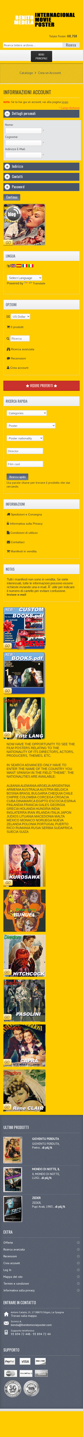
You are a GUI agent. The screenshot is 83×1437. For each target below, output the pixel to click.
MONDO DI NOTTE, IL (46, 1169)
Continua (11, 197)
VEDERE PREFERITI (41, 385)
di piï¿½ (47, 1147)
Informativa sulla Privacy (26, 523)
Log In (7, 1270)
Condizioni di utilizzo (24, 532)
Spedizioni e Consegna (26, 514)
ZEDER (36, 1198)
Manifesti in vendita (24, 551)
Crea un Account (49, 73)
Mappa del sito (13, 1277)
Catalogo (26, 73)
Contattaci (17, 542)
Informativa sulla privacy (19, 1290)
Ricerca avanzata (22, 349)
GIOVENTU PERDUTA (45, 1139)
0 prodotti (17, 327)
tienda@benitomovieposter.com (31, 1325)
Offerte (8, 1243)
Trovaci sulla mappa (24, 1316)
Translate (39, 283)
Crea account (19, 367)
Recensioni (18, 358)
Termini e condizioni (16, 1283)
